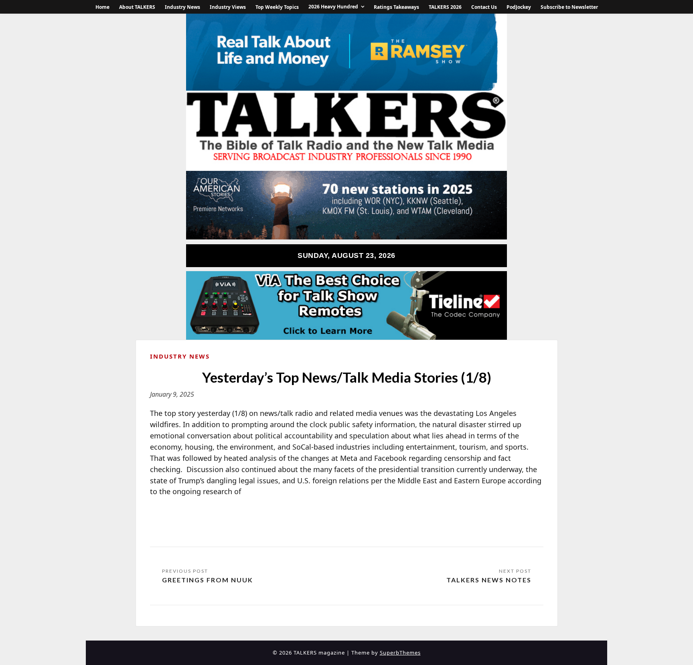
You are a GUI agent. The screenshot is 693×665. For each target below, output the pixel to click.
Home (102, 7)
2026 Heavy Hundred (333, 6)
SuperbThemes (400, 652)
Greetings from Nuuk (207, 580)
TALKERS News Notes (488, 580)
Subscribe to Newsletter (569, 7)
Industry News (182, 7)
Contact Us (484, 7)
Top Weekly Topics (277, 7)
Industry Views (228, 7)
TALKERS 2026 (445, 7)
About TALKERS (137, 7)
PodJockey (519, 7)
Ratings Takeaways (396, 7)
